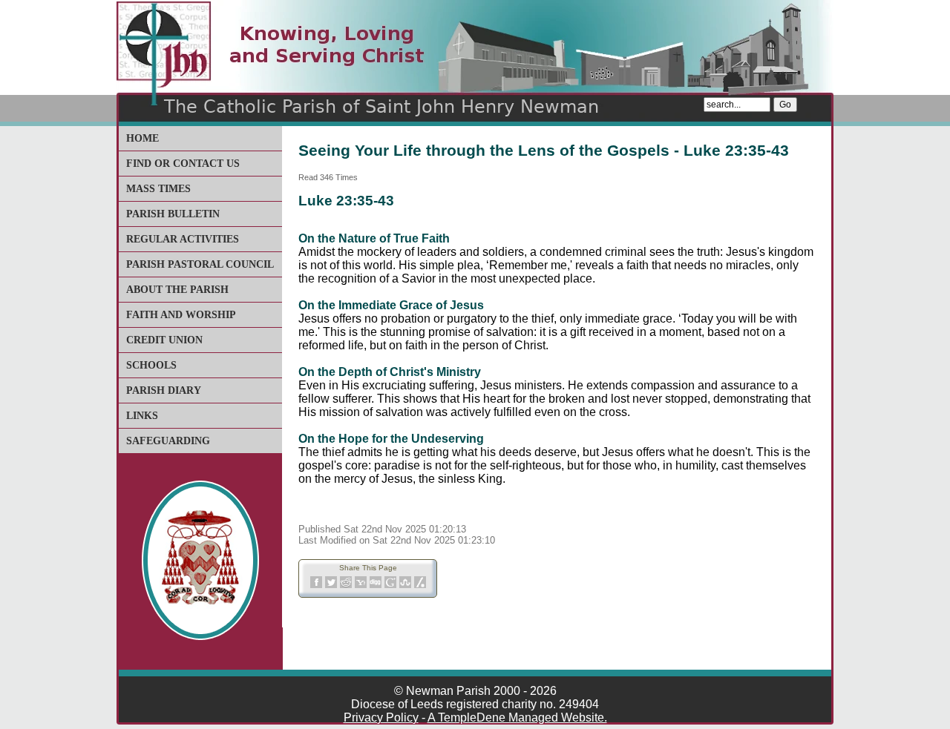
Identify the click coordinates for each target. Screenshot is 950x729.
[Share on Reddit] (346, 585)
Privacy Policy (381, 717)
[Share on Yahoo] (361, 585)
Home (142, 138)
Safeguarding (168, 440)
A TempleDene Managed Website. (517, 717)
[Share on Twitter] (331, 585)
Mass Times (158, 188)
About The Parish (177, 289)
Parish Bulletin (173, 214)
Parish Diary (163, 390)
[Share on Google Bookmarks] (390, 585)
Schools (151, 365)
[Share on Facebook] (316, 585)
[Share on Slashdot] (420, 585)
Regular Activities (182, 239)
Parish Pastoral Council (200, 264)
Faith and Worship (181, 314)
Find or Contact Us (183, 163)
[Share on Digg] (375, 585)
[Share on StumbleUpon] (405, 585)
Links (142, 415)
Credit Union (164, 340)
